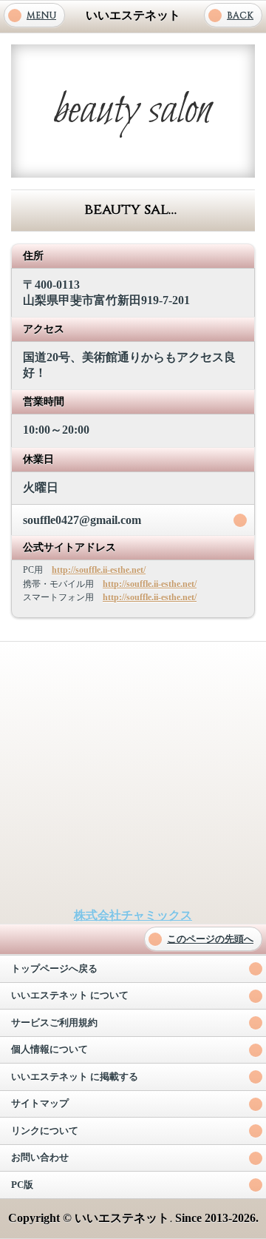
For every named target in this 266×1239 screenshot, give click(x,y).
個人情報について (49, 1049)
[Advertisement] (133, 775)
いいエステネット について (70, 995)
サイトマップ (40, 1103)
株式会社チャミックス (133, 915)
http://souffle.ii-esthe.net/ (99, 570)
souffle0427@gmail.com (82, 520)
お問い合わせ (40, 1157)
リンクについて (44, 1131)
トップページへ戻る (54, 969)
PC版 (22, 1185)
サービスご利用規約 (54, 1023)
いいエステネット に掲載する (74, 1077)
